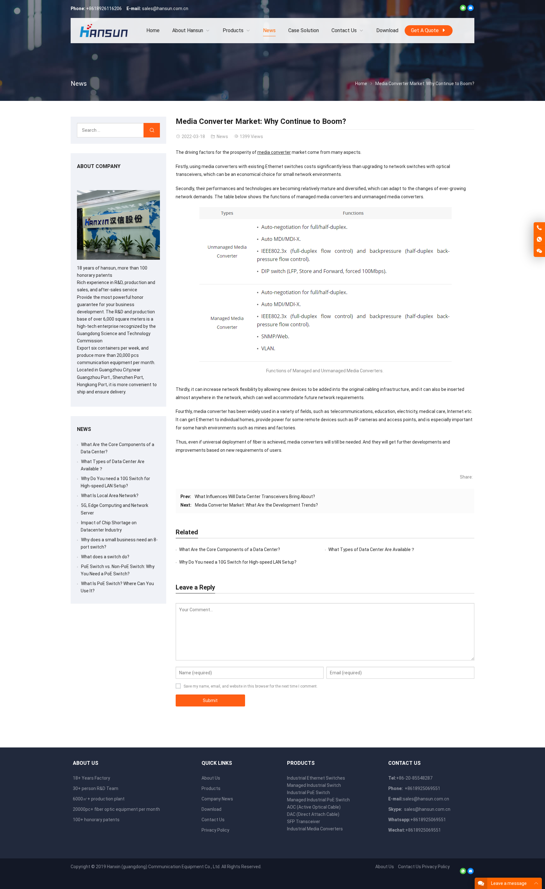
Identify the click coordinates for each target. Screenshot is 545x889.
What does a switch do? (105, 556)
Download (211, 809)
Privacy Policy (215, 830)
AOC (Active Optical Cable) (314, 807)
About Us (211, 778)
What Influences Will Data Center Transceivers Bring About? (255, 496)
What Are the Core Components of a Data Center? (229, 549)
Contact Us (213, 819)
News (79, 83)
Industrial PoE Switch (308, 792)
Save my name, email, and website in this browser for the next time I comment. (251, 686)
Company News (217, 798)
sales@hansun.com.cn (165, 8)
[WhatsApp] (463, 9)
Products (211, 788)
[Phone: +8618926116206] (539, 228)
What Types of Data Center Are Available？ (371, 549)
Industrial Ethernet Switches (316, 778)
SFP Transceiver (303, 821)
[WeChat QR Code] (539, 251)
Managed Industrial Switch (314, 785)
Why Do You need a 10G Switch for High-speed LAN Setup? (237, 562)
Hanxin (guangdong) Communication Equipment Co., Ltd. (163, 866)
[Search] (152, 130)
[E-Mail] (470, 9)
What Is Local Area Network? (109, 495)
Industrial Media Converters (315, 828)
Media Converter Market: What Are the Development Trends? (256, 505)
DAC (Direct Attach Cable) (313, 814)
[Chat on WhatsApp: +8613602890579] (539, 239)
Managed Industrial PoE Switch (318, 799)
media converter (274, 152)
